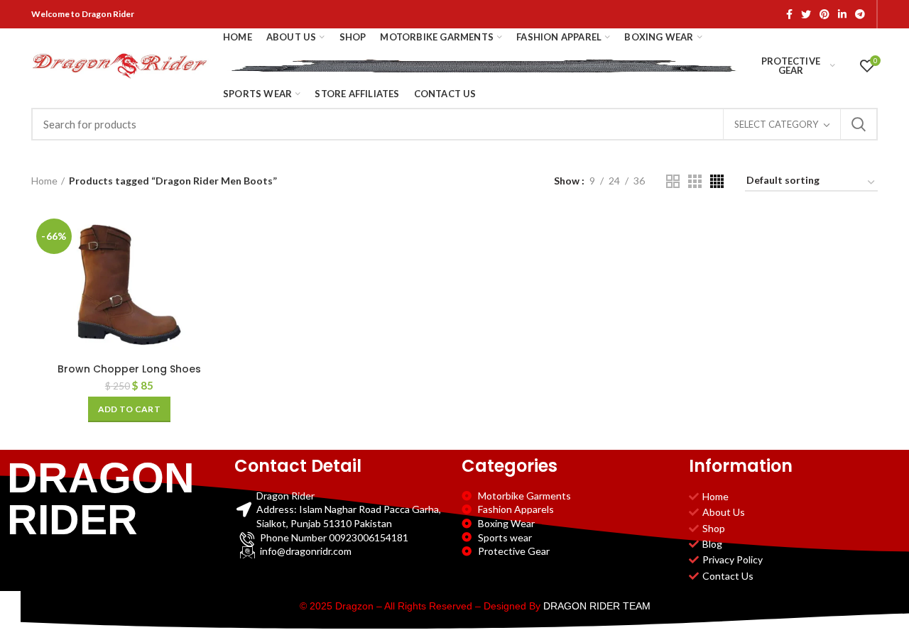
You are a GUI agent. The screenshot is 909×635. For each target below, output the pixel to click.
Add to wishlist (216, 300)
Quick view (216, 269)
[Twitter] (806, 14)
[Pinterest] (824, 14)
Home (44, 181)
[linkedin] (842, 14)
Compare (216, 237)
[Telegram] (860, 14)
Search (858, 124)
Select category (776, 124)
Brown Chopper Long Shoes (129, 369)
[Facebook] (789, 14)
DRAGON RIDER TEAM (597, 606)
